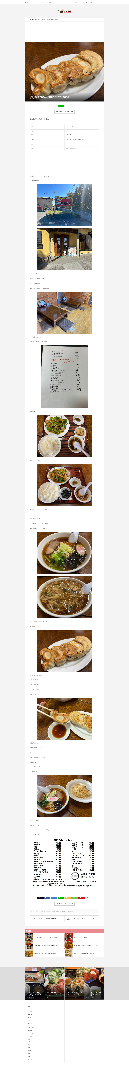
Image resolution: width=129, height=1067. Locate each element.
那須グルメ (45, 911)
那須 (42, 911)
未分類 (29, 1050)
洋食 (29, 1053)
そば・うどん (31, 1008)
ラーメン (30, 1036)
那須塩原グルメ (58, 911)
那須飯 (69, 911)
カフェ (29, 1017)
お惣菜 (29, 1006)
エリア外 (30, 1014)
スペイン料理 (31, 1027)
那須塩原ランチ (64, 911)
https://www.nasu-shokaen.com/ (72, 148)
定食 (29, 1047)
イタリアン (30, 1011)
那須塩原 (53, 911)
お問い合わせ (89, 2)
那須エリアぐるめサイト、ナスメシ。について (51, 2)
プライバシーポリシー (68, 2)
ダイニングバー (31, 1033)
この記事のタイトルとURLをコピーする (64, 111)
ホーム (38, 2)
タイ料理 (30, 1030)
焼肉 (29, 1056)
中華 (36, 98)
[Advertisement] (64, 31)
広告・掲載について (79, 2)
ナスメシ (39, 911)
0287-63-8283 (69, 144)
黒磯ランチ (72, 911)
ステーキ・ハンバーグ (32, 1024)
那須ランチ (50, 911)
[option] (35, 983)
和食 (29, 1044)
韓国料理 (30, 1059)
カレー (29, 1020)
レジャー (30, 1039)
